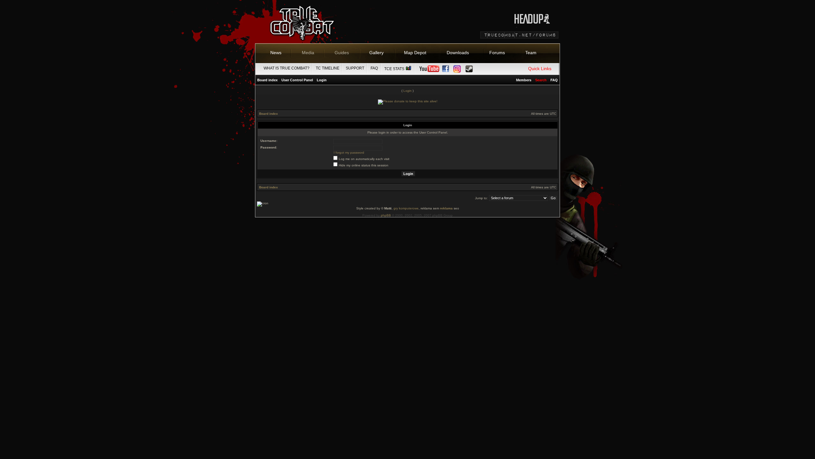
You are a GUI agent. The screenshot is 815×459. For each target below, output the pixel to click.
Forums (497, 52)
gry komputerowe (406, 208)
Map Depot (415, 52)
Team (530, 52)
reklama (446, 208)
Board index (267, 80)
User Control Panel (297, 80)
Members (523, 80)
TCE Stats (394, 69)
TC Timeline (327, 68)
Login (322, 80)
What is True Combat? (286, 68)
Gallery (376, 52)
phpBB (386, 215)
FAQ (374, 68)
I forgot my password (349, 152)
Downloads (458, 52)
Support (355, 68)
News (275, 52)
